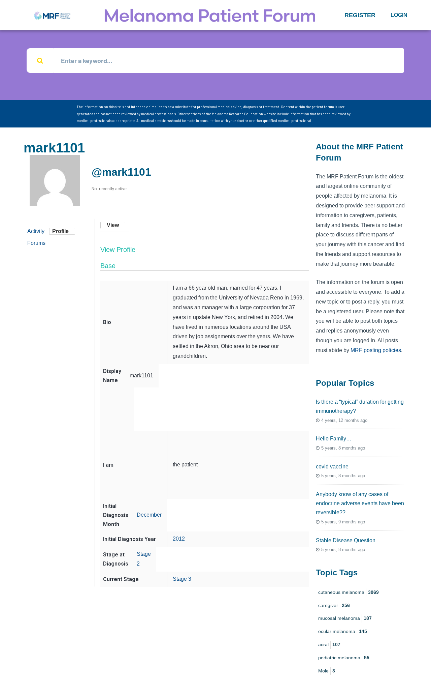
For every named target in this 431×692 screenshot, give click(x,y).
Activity (35, 231)
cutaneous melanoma (348, 592)
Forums (36, 243)
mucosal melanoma (345, 618)
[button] (360, 15)
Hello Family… (334, 438)
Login (399, 15)
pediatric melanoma (343, 657)
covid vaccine (332, 466)
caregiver (334, 605)
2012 (179, 539)
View (113, 225)
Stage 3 (182, 579)
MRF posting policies (376, 350)
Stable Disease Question (345, 540)
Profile (60, 231)
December (149, 515)
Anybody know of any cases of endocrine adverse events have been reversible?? (360, 503)
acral (329, 644)
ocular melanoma (342, 631)
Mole (326, 670)
